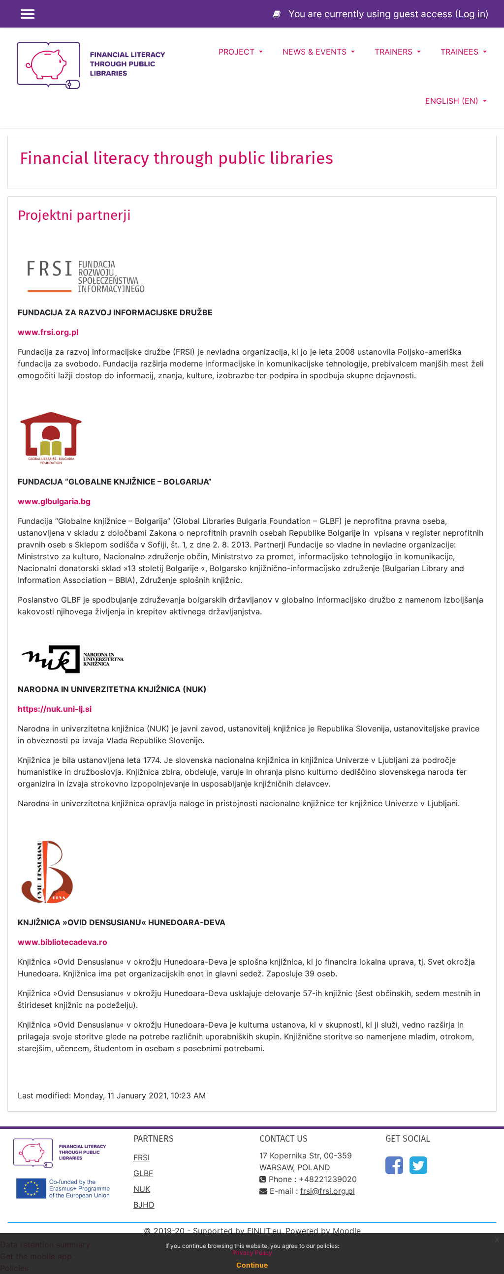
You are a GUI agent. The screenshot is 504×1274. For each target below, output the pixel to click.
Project (238, 52)
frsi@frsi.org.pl (327, 1191)
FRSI (141, 1157)
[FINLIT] (278, 14)
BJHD (144, 1205)
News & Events (316, 52)
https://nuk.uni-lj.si (56, 709)
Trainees (461, 52)
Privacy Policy (252, 1252)
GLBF (143, 1173)
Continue (252, 1265)
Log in (471, 14)
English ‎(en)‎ (453, 101)
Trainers (395, 52)
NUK (141, 1189)
